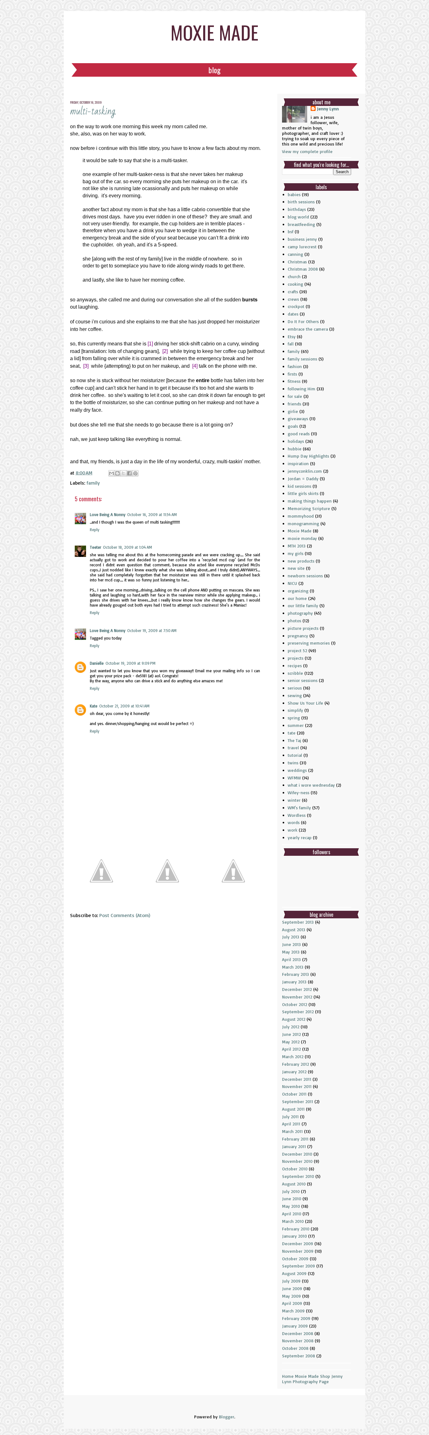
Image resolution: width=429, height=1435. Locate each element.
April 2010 (291, 1213)
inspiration (298, 463)
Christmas (297, 261)
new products (301, 561)
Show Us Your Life (305, 703)
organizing (298, 590)
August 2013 (293, 929)
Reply (94, 529)
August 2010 (294, 1183)
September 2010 (298, 1176)
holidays (296, 441)
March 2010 (293, 1221)
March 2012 (292, 1056)
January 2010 (294, 1236)
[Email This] (111, 473)
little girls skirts (303, 493)
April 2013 (291, 959)
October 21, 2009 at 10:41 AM (124, 705)
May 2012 (291, 1041)
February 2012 (295, 1064)
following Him (301, 388)
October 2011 (294, 1094)
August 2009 (294, 1273)
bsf (290, 231)
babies (294, 194)
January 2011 (294, 1146)
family (93, 483)
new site (296, 568)
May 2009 (291, 1296)
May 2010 (291, 1206)
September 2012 (298, 1011)
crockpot (296, 306)
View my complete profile (307, 151)
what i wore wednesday (311, 785)
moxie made (214, 32)
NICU (292, 583)
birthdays (297, 209)
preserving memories (309, 643)
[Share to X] (123, 473)
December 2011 (296, 1079)
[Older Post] (233, 899)
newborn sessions (305, 575)
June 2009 (292, 1288)
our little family (303, 605)
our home (297, 598)
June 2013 (291, 944)
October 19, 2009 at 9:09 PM (130, 663)
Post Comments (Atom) (124, 915)
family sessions (302, 358)
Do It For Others (303, 321)
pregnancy (298, 635)
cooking (295, 284)
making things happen (310, 500)
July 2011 (290, 1116)
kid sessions (299, 486)
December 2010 (297, 1154)
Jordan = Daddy (303, 478)
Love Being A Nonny (107, 514)
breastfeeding (301, 224)
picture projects (303, 628)
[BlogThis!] (117, 473)
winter (294, 800)
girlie (293, 411)
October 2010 (294, 1168)
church (294, 276)
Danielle (97, 663)
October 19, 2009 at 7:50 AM (151, 630)
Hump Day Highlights (308, 456)
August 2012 (293, 1019)
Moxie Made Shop (312, 1376)
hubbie (294, 448)
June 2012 (291, 1034)
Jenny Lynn (328, 108)
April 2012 (291, 1049)
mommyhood (301, 516)
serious (295, 687)
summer (296, 725)
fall (291, 343)
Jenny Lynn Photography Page (312, 1378)
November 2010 (297, 1161)
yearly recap (300, 837)
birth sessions (301, 201)
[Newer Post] (101, 899)
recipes (295, 665)
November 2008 (297, 1340)
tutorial (295, 755)
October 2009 (295, 1258)
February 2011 (295, 1138)
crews (293, 299)
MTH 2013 (297, 545)
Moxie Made (300, 530)
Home (288, 1376)
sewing (295, 695)
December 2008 (297, 1333)
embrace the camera (308, 329)
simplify (295, 710)
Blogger (226, 1416)
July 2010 (291, 1191)
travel (293, 747)
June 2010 (291, 1198)
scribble (295, 673)
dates (293, 313)
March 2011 (292, 1131)
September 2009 (298, 1265)
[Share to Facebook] (129, 473)
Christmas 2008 (303, 269)
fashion (295, 366)
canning (295, 254)
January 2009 (295, 1325)
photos (294, 620)
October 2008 (295, 1348)
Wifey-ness (298, 792)
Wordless (297, 815)
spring (294, 717)
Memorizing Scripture (309, 508)
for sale (295, 396)
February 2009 (296, 1318)
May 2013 (291, 951)
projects (295, 658)
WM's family (299, 807)
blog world (298, 216)
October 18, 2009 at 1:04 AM (127, 547)
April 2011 (291, 1123)
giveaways (298, 418)
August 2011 (293, 1109)
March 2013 (292, 967)
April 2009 (292, 1303)
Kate (93, 705)
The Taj (294, 740)
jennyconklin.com (305, 471)
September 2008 (298, 1355)
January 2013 (294, 981)
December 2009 (297, 1243)
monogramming (303, 523)
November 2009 (297, 1251)
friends (294, 403)
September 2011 (297, 1101)
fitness (294, 381)
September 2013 (298, 922)
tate (292, 732)
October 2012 (294, 1004)
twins (293, 762)
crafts (293, 291)
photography (300, 613)
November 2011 (297, 1086)
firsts (292, 374)
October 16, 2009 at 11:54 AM (152, 514)
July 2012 (290, 1026)
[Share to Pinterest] (135, 473)
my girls (295, 553)
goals (293, 426)
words (294, 822)
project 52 (297, 650)
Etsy (292, 336)
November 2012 (297, 996)
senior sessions (303, 680)
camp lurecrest (302, 246)
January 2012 (294, 1071)
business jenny (302, 239)
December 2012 (297, 989)
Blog (214, 69)
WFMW (294, 777)
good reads (299, 433)
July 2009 (291, 1281)
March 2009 (293, 1310)
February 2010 (295, 1228)
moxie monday (302, 538)
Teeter (95, 547)
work (292, 830)
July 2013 (290, 936)
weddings (297, 770)
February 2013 (295, 974)
